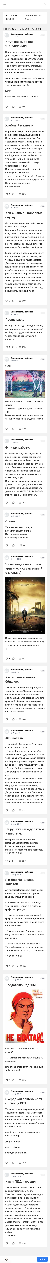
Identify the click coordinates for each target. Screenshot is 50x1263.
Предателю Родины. (21, 985)
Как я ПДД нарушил (20, 1181)
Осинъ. (10, 521)
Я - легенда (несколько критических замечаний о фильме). (23, 568)
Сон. (8, 366)
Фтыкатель (14, 738)
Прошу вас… (14, 319)
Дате (27, 19)
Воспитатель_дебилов (22, 34)
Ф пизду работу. (17, 447)
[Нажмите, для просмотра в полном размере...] (25, 605)
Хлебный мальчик (19, 125)
